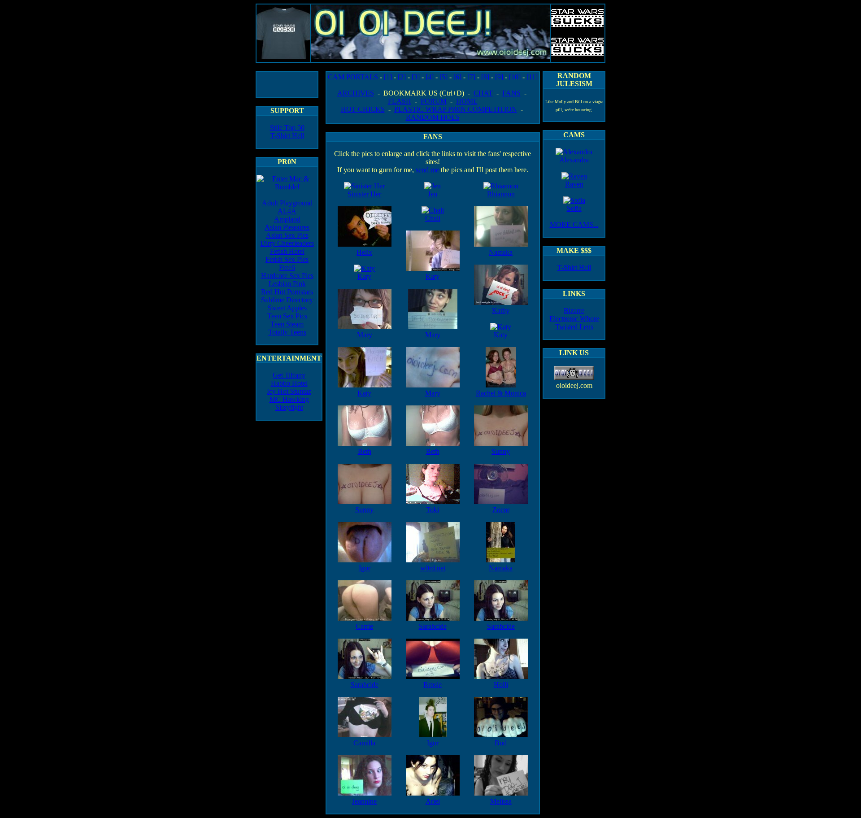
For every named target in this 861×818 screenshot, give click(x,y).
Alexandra (574, 160)
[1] (388, 77)
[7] (471, 77)
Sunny (364, 509)
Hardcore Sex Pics (287, 275)
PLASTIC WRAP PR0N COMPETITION (455, 109)
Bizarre (574, 310)
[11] (532, 77)
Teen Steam (287, 324)
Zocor (500, 509)
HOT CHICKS (363, 109)
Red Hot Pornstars (287, 292)
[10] (515, 77)
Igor (364, 568)
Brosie (432, 684)
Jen (432, 194)
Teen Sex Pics (287, 316)
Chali (432, 218)
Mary (364, 335)
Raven (574, 184)
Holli (501, 684)
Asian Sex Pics (287, 235)
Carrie (364, 626)
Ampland (287, 219)
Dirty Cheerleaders (287, 243)
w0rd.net (432, 568)
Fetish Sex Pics (287, 259)
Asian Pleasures (287, 227)
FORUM (434, 101)
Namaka (501, 252)
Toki (432, 509)
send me (427, 170)
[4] (430, 77)
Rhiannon (501, 194)
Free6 (287, 267)
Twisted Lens (574, 327)
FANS (511, 93)
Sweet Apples (287, 308)
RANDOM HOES (433, 117)
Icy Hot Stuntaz (289, 391)
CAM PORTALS (353, 77)
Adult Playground (287, 203)
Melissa (501, 801)
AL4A (287, 211)
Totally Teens (287, 332)
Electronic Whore (574, 318)
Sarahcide (364, 684)
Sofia (574, 208)
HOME (467, 101)
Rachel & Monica (501, 393)
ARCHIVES (355, 93)
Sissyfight (289, 407)
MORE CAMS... (574, 224)
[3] (416, 77)
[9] (499, 77)
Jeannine (364, 801)
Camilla (364, 743)
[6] (457, 77)
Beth (364, 451)
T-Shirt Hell (287, 135)
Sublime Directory (287, 300)
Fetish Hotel (287, 251)
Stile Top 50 (287, 127)
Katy (364, 276)
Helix (364, 252)
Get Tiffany (289, 375)
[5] (443, 77)
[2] (402, 77)
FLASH (399, 101)
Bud (501, 743)
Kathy (500, 310)
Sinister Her (364, 194)
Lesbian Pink (287, 283)
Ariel (433, 801)
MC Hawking (289, 399)
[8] (485, 77)
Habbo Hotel (289, 383)
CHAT (483, 93)
